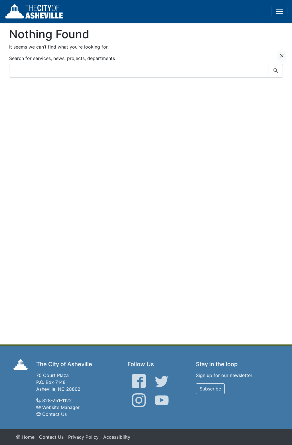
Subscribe (210, 389)
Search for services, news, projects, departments (62, 58)
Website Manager (61, 407)
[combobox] (146, 71)
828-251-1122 (57, 400)
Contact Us (54, 414)
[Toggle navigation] (279, 11)
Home (27, 437)
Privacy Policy (83, 437)
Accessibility (116, 437)
